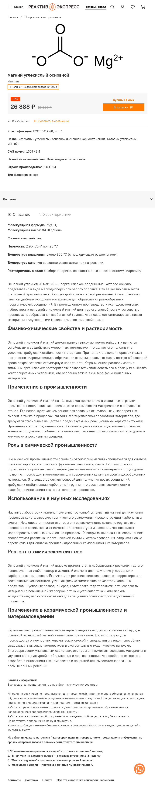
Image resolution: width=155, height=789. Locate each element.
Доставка (31, 780)
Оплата (47, 780)
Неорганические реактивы (43, 17)
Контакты (14, 780)
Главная (13, 17)
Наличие (13, 81)
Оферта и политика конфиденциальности (85, 780)
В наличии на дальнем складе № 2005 (33, 86)
